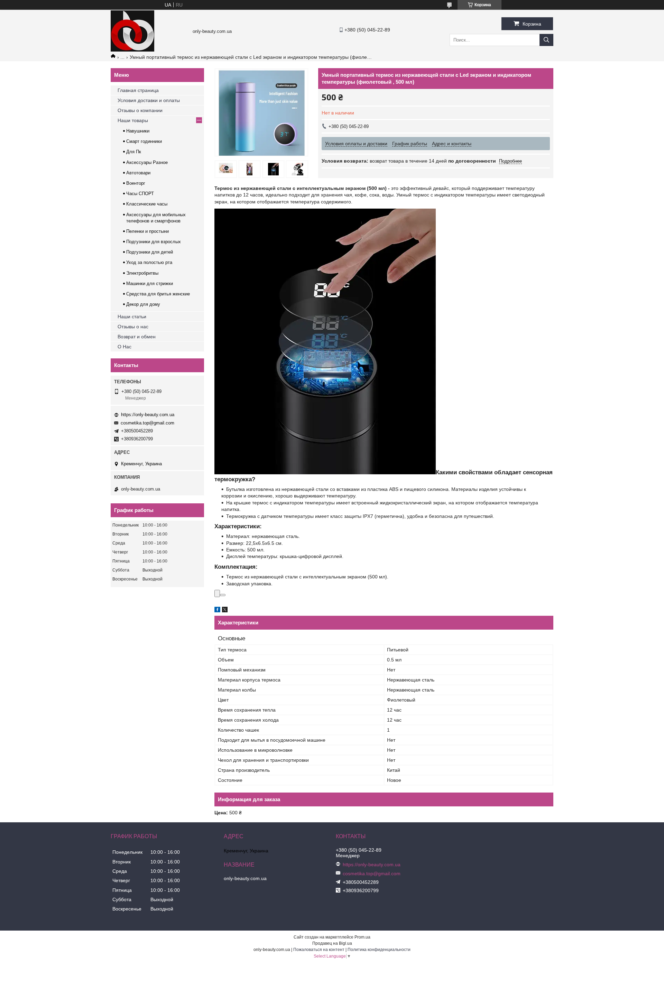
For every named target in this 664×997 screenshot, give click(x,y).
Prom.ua (362, 937)
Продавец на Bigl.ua (332, 943)
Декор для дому (143, 304)
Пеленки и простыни (147, 231)
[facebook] (217, 610)
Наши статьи (132, 316)
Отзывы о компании (140, 110)
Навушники (137, 131)
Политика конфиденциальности (379, 949)
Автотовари (138, 172)
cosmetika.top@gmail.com (147, 423)
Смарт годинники (144, 141)
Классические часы (146, 204)
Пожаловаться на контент (318, 949)
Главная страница (138, 90)
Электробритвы (142, 273)
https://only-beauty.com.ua (147, 414)
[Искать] (546, 40)
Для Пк (133, 151)
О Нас (124, 346)
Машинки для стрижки (149, 283)
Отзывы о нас (133, 326)
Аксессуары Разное (147, 162)
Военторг (135, 183)
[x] (225, 610)
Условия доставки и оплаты (149, 100)
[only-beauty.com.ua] (132, 50)
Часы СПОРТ (140, 193)
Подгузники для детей (149, 252)
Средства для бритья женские (158, 293)
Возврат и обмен (137, 336)
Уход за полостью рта (149, 262)
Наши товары (133, 120)
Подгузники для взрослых (153, 241)
